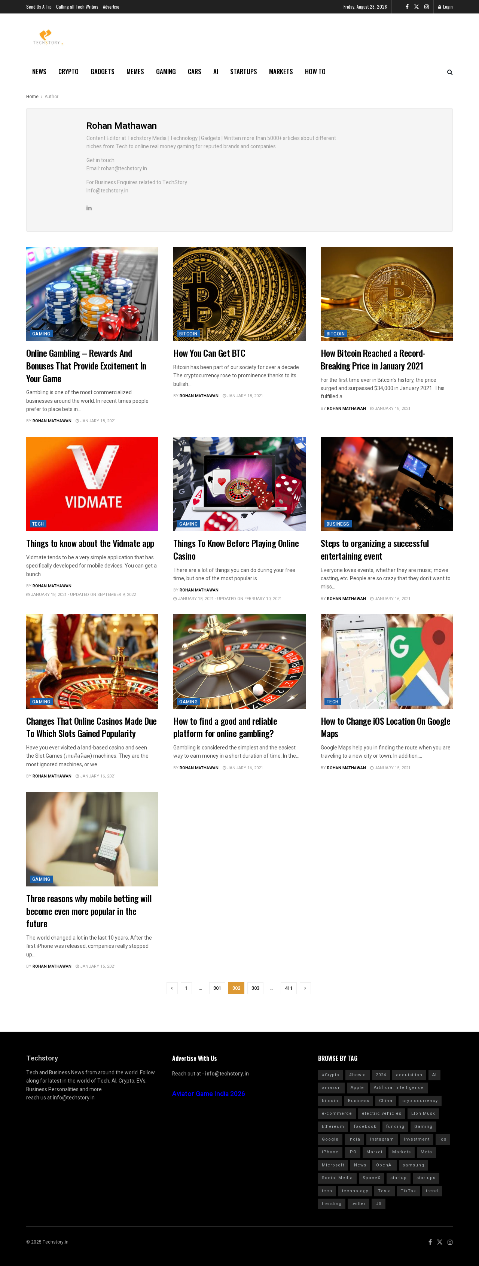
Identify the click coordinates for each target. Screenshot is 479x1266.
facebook (365, 1126)
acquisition (409, 1075)
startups (426, 1178)
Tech (38, 524)
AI (215, 71)
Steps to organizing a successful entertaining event (375, 549)
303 (255, 988)
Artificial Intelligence (399, 1087)
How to (315, 71)
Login (447, 6)
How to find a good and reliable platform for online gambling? (225, 727)
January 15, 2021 (392, 768)
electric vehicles (382, 1113)
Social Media (337, 1178)
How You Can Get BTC (209, 352)
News (39, 71)
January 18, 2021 (97, 421)
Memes (135, 71)
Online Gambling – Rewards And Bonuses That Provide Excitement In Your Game (86, 365)
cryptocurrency (420, 1101)
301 (217, 988)
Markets (281, 71)
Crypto (68, 71)
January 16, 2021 (392, 599)
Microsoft (333, 1165)
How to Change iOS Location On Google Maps (386, 727)
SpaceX (372, 1178)
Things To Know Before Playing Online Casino (236, 549)
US (378, 1203)
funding (395, 1126)
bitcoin (330, 1101)
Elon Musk (423, 1113)
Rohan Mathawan (52, 421)
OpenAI (384, 1165)
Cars (194, 71)
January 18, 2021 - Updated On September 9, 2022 (83, 594)
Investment (417, 1139)
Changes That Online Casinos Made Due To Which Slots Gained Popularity (91, 727)
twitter (358, 1203)
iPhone (330, 1152)
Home (32, 96)
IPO (352, 1152)
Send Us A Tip (39, 6)
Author (51, 96)
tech (327, 1191)
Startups (243, 71)
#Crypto (330, 1075)
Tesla (384, 1191)
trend (432, 1191)
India (354, 1139)
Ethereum (333, 1126)
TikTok (408, 1191)
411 (289, 988)
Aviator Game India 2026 (208, 1094)
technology (355, 1191)
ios (442, 1139)
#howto (357, 1075)
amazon (331, 1087)
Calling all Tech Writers (77, 6)
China (386, 1101)
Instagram (382, 1139)
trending (332, 1203)
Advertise (111, 6)
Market (374, 1152)
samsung (413, 1165)
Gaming (166, 71)
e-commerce (337, 1113)
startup (398, 1178)
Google (330, 1139)
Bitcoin (188, 334)
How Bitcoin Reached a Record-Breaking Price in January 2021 (373, 359)
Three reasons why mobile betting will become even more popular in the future (89, 910)
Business (338, 524)
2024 (381, 1075)
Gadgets (103, 71)
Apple (357, 1087)
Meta (426, 1152)
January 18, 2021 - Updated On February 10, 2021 (229, 599)
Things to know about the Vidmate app (90, 543)
